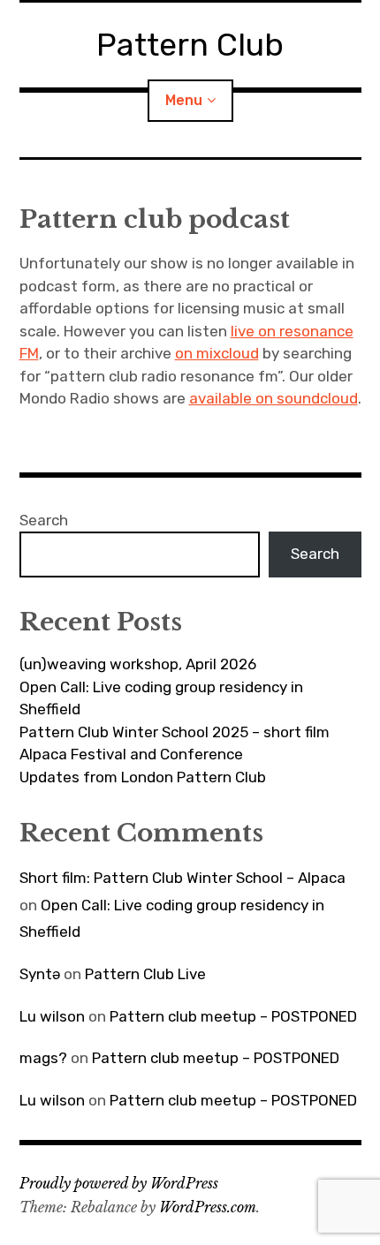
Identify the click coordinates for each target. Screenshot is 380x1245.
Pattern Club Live (145, 974)
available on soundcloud (273, 398)
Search (43, 520)
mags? (43, 1058)
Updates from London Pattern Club (142, 777)
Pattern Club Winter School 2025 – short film (174, 732)
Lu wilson (52, 1016)
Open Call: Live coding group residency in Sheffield (161, 698)
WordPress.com (207, 1207)
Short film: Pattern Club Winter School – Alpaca (182, 878)
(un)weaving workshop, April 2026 (137, 664)
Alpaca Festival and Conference (131, 754)
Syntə (39, 974)
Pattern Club (190, 45)
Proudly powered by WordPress (118, 1183)
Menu (183, 100)
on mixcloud (217, 353)
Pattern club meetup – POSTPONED (233, 1016)
